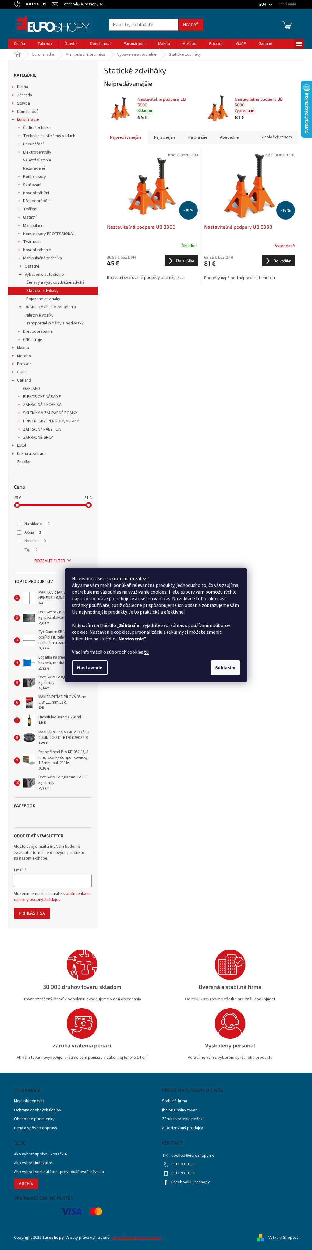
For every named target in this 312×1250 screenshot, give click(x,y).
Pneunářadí (33, 144)
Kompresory (34, 177)
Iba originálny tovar (179, 1110)
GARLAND (31, 389)
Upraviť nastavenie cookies (136, 1237)
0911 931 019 (182, 1164)
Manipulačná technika (42, 258)
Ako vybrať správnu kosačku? (41, 1154)
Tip (30, 550)
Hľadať (190, 24)
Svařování (32, 185)
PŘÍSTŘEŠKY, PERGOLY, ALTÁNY (51, 421)
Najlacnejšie (165, 137)
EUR (263, 4)
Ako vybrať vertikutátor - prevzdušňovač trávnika (59, 1172)
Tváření (30, 209)
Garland (24, 380)
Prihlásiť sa (32, 913)
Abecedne (229, 137)
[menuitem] (19, 44)
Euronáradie (28, 119)
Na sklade (37, 524)
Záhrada (24, 95)
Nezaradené (34, 168)
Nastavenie (89, 667)
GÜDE (22, 372)
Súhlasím (225, 667)
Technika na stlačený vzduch (49, 136)
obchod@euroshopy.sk (192, 1155)
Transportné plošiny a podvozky (54, 323)
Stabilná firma (174, 1101)
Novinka (35, 541)
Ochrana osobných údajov (37, 1110)
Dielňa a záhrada (32, 454)
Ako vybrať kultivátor (33, 1163)
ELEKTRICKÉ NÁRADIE (42, 397)
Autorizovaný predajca (182, 1128)
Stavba (23, 103)
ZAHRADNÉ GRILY (38, 438)
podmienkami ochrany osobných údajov (52, 897)
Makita (23, 348)
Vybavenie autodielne (44, 275)
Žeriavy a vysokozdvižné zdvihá (55, 282)
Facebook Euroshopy (190, 1182)
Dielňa (22, 87)
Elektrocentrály (37, 152)
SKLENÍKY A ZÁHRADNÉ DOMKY (50, 413)
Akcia (32, 532)
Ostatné (32, 266)
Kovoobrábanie (37, 250)
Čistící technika (37, 128)
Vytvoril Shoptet (283, 1237)
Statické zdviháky (42, 291)
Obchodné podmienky (34, 1119)
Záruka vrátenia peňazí (183, 1119)
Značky (23, 462)
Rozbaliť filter (49, 561)
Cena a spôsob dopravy (35, 1128)
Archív (26, 1183)
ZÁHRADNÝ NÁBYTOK (42, 429)
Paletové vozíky (39, 315)
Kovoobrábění (36, 193)
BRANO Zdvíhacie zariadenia (50, 307)
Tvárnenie (32, 242)
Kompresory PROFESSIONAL (49, 234)
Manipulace (33, 226)
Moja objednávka (29, 1101)
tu (146, 652)
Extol (21, 445)
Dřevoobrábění (37, 201)
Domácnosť (27, 112)
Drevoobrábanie (38, 331)
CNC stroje (32, 340)
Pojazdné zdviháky (43, 299)
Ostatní (30, 217)
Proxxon (24, 364)
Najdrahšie (197, 137)
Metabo (24, 356)
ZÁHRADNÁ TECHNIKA (42, 405)
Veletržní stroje (37, 160)
